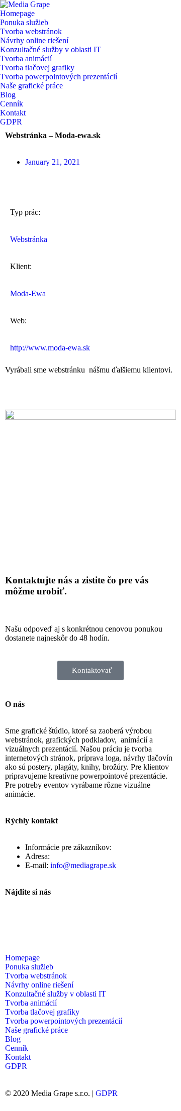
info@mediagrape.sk (83, 865)
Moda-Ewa (28, 293)
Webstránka (28, 239)
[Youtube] (44, 918)
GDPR (107, 1093)
